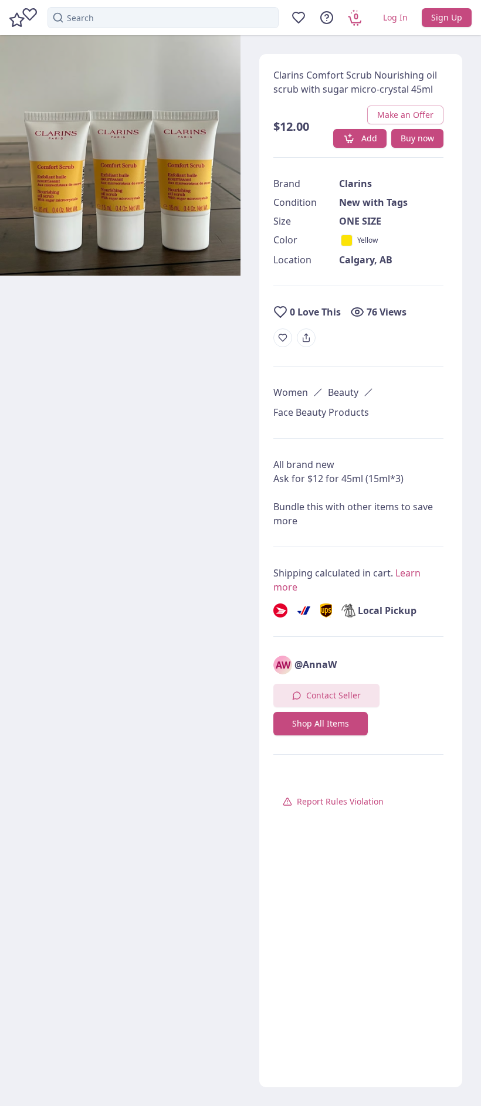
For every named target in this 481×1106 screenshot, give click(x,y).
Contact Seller (333, 695)
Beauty (343, 392)
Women (290, 392)
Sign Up (446, 17)
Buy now (417, 138)
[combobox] (163, 17)
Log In (395, 17)
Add (369, 138)
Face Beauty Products (321, 412)
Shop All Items (320, 723)
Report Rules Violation (340, 801)
